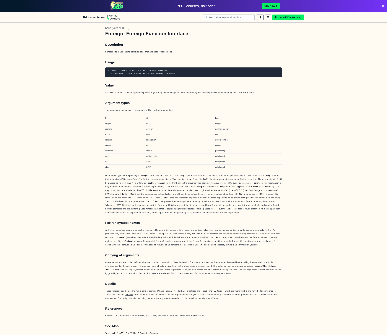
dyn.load (110, 333)
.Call (148, 201)
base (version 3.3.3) (117, 27)
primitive (129, 294)
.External (218, 291)
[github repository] (268, 17)
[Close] (383, 6)
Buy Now (269, 6)
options (258, 266)
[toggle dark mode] (260, 17)
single (257, 183)
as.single (244, 183)
